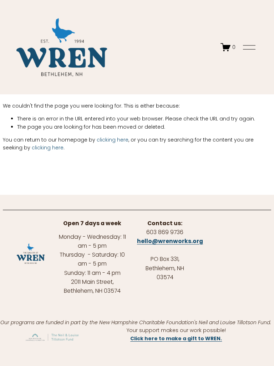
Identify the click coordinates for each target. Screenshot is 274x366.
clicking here (112, 139)
